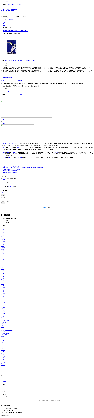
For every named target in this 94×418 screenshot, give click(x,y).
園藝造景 (3, 314)
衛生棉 (4, 157)
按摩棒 (2, 351)
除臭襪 (4, 143)
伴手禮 (2, 259)
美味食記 (10, 190)
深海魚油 (3, 307)
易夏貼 (2, 243)
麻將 (2, 342)
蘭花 (2, 319)
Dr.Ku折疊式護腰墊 (5, 320)
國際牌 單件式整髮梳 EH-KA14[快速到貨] (12, 166)
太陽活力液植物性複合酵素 (7, 330)
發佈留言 (2, 202)
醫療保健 (11, 19)
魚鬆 (2, 123)
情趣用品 (3, 350)
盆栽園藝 (3, 316)
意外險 (2, 310)
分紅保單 (3, 313)
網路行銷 (3, 362)
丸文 (4, 123)
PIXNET (37, 400)
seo (1, 363)
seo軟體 (2, 336)
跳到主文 (3, 13)
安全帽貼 (3, 241)
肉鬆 (2, 256)
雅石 (2, 317)
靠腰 (2, 324)
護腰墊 (2, 327)
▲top (2, 192)
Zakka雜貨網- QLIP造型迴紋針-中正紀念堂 (12, 169)
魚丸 (2, 264)
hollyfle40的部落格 (9, 10)
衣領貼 (2, 229)
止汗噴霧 (3, 247)
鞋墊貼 (2, 249)
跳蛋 (2, 353)
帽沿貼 (2, 230)
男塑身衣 (18, 147)
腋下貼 (2, 244)
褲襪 (2, 339)
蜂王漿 (2, 304)
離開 (7, 415)
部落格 (4, 23)
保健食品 (3, 300)
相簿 (4, 22)
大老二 (2, 343)
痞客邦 (9, 186)
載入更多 (2, 195)
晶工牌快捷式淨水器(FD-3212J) (10, 170)
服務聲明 (59, 400)
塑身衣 (2, 119)
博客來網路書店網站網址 (6, 77)
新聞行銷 (3, 365)
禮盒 (2, 258)
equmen (9, 147)
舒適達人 (10, 157)
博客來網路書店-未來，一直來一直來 (15, 31)
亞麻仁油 (3, 302)
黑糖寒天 (3, 331)
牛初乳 (2, 305)
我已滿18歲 (3, 415)
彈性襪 (2, 337)
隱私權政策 (54, 400)
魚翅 (2, 272)
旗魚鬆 (56, 152)
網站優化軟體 (4, 334)
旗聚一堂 (3, 252)
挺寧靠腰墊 (3, 322)
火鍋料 (2, 267)
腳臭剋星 (12, 143)
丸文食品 (13, 152)
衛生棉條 (3, 359)
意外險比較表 (4, 311)
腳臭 (2, 233)
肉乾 (2, 262)
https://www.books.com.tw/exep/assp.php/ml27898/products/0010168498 (20, 60)
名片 (4, 25)
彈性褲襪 (3, 340)
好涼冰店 (3, 239)
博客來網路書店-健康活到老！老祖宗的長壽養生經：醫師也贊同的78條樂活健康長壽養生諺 (23, 167)
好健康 (2, 299)
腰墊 (2, 325)
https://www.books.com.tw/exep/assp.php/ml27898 (11, 80)
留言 (13, 186)
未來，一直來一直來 (5, 91)
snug (1, 98)
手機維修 (3, 356)
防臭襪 (2, 236)
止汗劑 (2, 246)
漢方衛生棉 (19, 157)
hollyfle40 (3, 179)
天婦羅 (2, 266)
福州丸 (2, 269)
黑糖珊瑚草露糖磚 (5, 333)
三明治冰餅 (3, 238)
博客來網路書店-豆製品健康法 (10, 172)
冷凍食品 (3, 270)
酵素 (2, 308)
